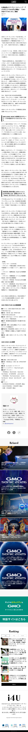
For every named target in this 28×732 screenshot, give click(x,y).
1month (22, 635)
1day (5, 635)
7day (14, 635)
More (14, 684)
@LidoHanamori (9, 423)
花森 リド (3, 15)
